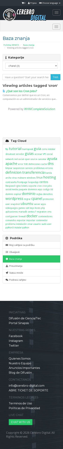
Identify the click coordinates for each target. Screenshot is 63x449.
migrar (27, 199)
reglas (39, 194)
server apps (40, 204)
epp (40, 189)
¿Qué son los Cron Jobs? (21, 91)
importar (30, 220)
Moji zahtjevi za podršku (21, 245)
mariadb (23, 211)
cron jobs (47, 185)
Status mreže (15, 272)
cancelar (42, 159)
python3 (9, 227)
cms (49, 211)
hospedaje (33, 182)
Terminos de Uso (20, 403)
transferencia (33, 172)
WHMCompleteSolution (39, 109)
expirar (17, 194)
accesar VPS (40, 154)
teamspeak (27, 149)
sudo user (46, 223)
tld (51, 189)
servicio (29, 168)
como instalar (48, 149)
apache (11, 163)
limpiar (8, 168)
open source (31, 159)
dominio (29, 193)
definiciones (34, 164)
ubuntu (26, 203)
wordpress (14, 198)
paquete (23, 189)
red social (19, 159)
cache (44, 164)
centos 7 (32, 211)
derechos (47, 194)
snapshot (15, 204)
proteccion (48, 199)
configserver (11, 216)
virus (14, 177)
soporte (32, 185)
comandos (10, 220)
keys (32, 207)
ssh (27, 207)
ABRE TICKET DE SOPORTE (28, 390)
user (7, 204)
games (21, 207)
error (20, 164)
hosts (37, 207)
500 (26, 164)
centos (43, 182)
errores (49, 168)
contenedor (42, 220)
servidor (20, 154)
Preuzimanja (15, 265)
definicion (13, 172)
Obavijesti (14, 252)
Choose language (50, 3)
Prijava (33, 3)
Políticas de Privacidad (24, 408)
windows (31, 177)
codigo (46, 189)
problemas (39, 168)
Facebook (16, 336)
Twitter (14, 345)
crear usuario (34, 223)
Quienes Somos (19, 358)
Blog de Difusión (20, 372)
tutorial (15, 148)
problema (10, 223)
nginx (18, 185)
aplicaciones (11, 211)
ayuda (52, 158)
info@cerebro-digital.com (26, 385)
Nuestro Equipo (20, 363)
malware (22, 177)
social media (11, 189)
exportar (21, 220)
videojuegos (11, 207)
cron (39, 185)
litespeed (10, 185)
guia (37, 148)
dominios (32, 189)
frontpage (22, 182)
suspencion (18, 168)
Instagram (16, 341)
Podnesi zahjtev (17, 279)
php (43, 207)
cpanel (36, 198)
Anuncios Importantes (24, 368)
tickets (24, 185)
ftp (6, 149)
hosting (49, 177)
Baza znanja (28, 45)
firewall (22, 216)
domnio (9, 194)
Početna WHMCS (11, 45)
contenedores (45, 216)
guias (29, 153)
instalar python (21, 227)
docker (32, 216)
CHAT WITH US (20, 422)
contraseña (11, 182)
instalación (21, 223)
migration (42, 211)
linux (39, 177)
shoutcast (10, 154)
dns (51, 163)
